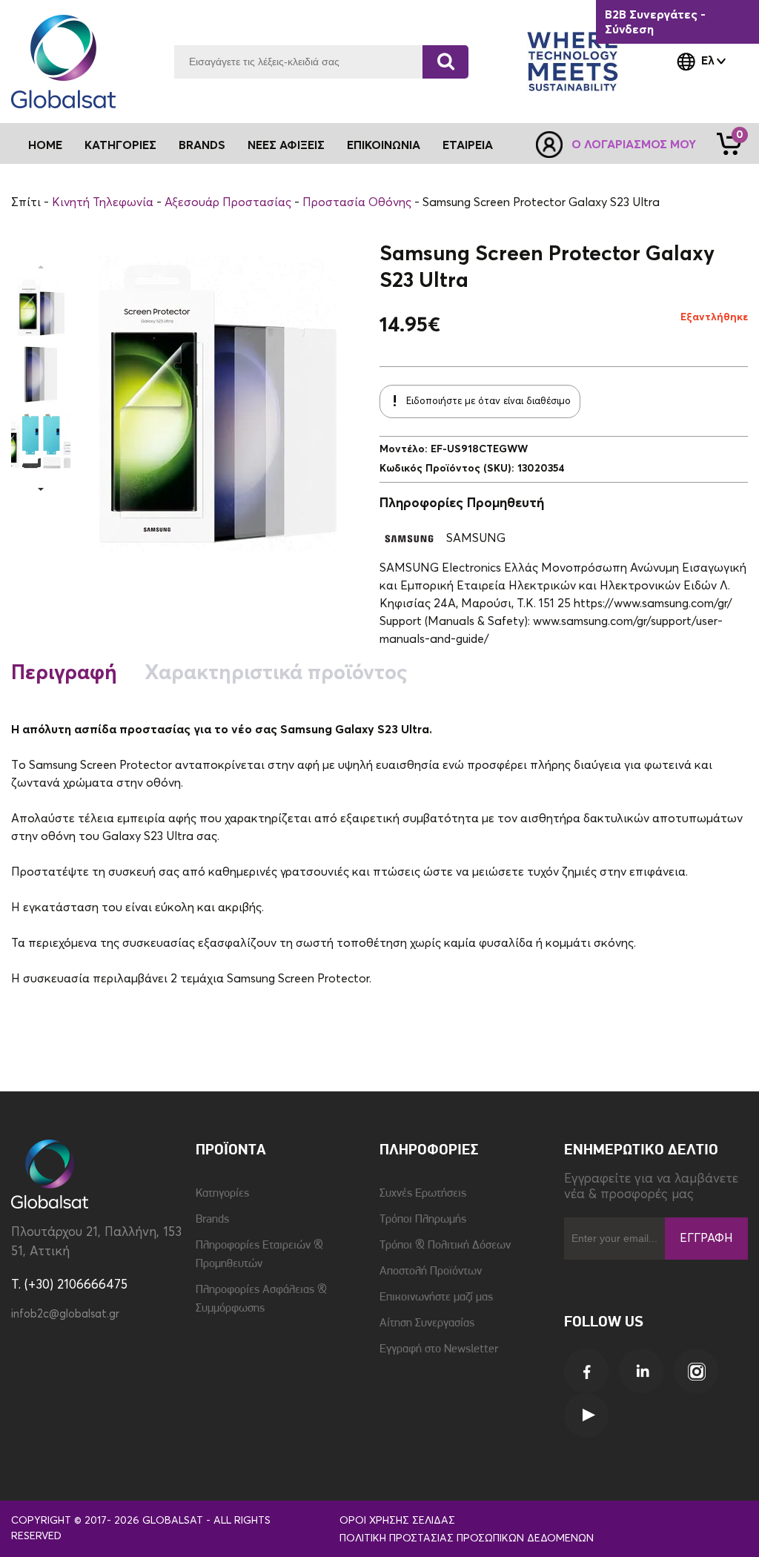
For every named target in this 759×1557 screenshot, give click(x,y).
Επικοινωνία (383, 145)
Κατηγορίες (222, 1194)
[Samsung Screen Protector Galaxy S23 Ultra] (40, 307)
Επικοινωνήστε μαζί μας (436, 1297)
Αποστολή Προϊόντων (431, 1271)
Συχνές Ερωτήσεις (423, 1194)
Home (45, 145)
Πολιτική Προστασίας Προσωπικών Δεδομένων (466, 1538)
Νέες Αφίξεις (286, 145)
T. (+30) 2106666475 (69, 1285)
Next (41, 489)
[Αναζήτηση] (445, 62)
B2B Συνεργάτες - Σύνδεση (655, 22)
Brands (202, 145)
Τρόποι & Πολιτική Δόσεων (445, 1246)
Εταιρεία (468, 145)
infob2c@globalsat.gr (65, 1314)
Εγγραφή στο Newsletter (439, 1349)
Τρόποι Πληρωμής (423, 1220)
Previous (41, 267)
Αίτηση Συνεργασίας (427, 1323)
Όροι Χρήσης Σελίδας (397, 1520)
